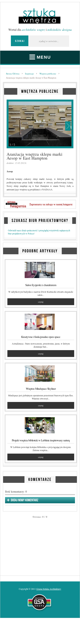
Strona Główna (12, 73)
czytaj (40, 301)
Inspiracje (29, 73)
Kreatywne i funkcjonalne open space (40, 337)
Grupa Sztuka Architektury (48, 588)
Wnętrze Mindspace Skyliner (41, 388)
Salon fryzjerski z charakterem (40, 285)
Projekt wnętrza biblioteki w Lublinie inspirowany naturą (41, 440)
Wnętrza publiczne (47, 73)
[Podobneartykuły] (40, 250)
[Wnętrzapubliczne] (40, 91)
